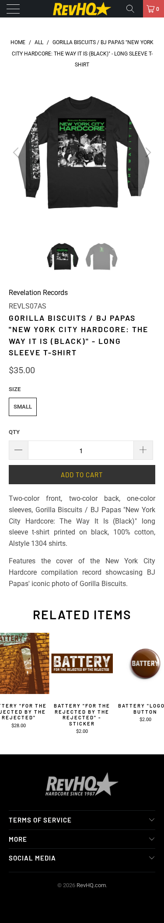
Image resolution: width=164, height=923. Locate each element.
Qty (14, 432)
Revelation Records (38, 292)
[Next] (147, 153)
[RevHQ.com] (82, 8)
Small (23, 406)
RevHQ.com (91, 885)
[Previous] (17, 153)
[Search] (133, 9)
